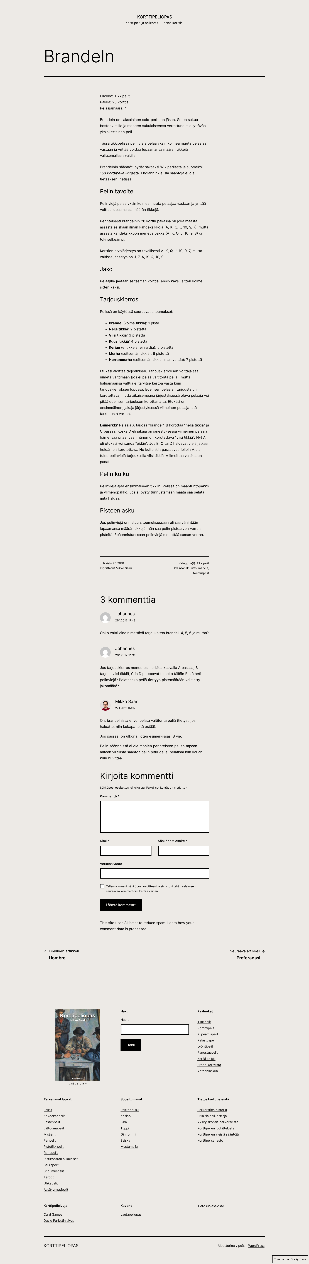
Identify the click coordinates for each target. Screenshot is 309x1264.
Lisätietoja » (78, 1083)
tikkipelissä (120, 143)
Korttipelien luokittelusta (215, 1128)
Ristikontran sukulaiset (61, 1159)
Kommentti (109, 796)
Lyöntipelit (205, 1046)
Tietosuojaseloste (210, 1206)
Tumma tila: (282, 1259)
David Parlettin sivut (59, 1220)
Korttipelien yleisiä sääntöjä (218, 1134)
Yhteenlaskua (207, 1071)
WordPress (256, 1246)
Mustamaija (129, 1146)
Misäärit (50, 1134)
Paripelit (50, 1140)
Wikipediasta (171, 167)
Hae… (125, 1020)
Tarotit (49, 1177)
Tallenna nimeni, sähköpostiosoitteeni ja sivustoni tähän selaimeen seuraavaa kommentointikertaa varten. (150, 888)
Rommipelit (205, 1028)
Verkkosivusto (111, 864)
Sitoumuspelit (200, 573)
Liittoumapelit (199, 568)
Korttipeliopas (154, 17)
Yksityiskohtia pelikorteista (217, 1122)
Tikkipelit (122, 96)
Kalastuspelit (207, 1040)
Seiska (125, 1140)
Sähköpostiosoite (172, 841)
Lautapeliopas (131, 1214)
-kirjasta (131, 173)
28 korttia (120, 102)
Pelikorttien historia (212, 1110)
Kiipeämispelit (207, 1034)
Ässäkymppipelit (56, 1189)
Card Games (53, 1214)
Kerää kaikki (206, 1059)
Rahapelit (51, 1153)
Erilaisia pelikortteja (212, 1116)
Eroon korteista (209, 1065)
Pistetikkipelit (54, 1146)
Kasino (126, 1116)
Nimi (104, 841)
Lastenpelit (52, 1122)
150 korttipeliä (112, 173)
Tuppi (125, 1128)
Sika (124, 1122)
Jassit (48, 1110)
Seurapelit (51, 1165)
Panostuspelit (207, 1052)
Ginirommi (128, 1134)
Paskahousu (130, 1110)
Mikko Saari (124, 568)
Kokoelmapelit (54, 1116)
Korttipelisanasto (210, 1140)
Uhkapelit (51, 1183)
